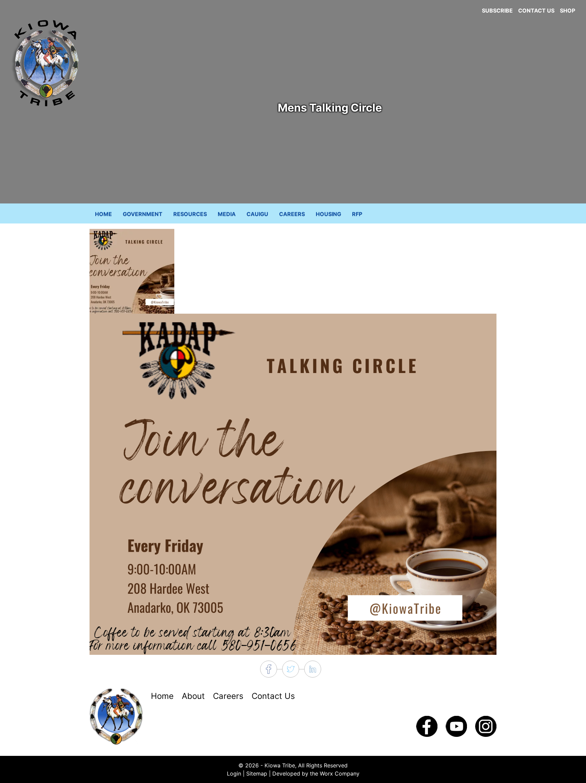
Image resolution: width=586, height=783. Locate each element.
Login (234, 773)
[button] (132, 271)
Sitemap (256, 773)
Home (103, 214)
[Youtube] (456, 725)
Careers (292, 214)
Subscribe (497, 10)
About (193, 696)
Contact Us (536, 10)
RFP (357, 214)
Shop (567, 10)
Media (227, 214)
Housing (328, 214)
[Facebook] (426, 725)
